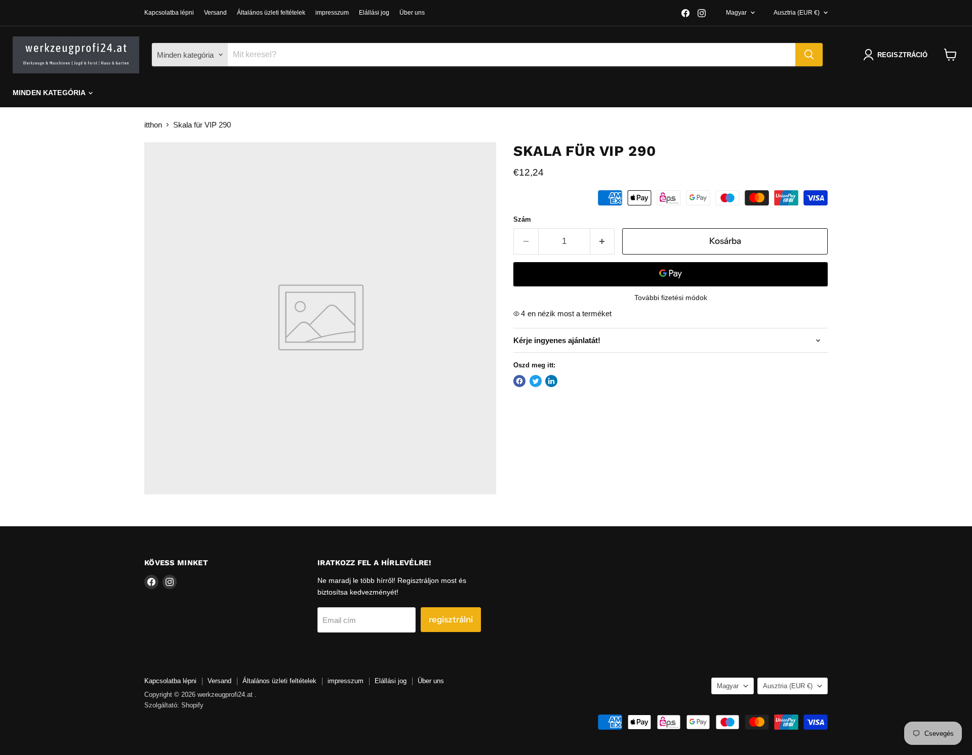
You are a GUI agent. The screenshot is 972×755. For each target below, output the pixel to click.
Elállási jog (374, 12)
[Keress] (809, 54)
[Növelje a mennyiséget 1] (602, 241)
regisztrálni (451, 619)
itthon (153, 124)
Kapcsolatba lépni (169, 12)
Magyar (736, 12)
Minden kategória (50, 93)
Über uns (412, 12)
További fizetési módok (670, 297)
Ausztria (797, 12)
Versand (215, 12)
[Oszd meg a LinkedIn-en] (551, 381)
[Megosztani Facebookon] (519, 381)
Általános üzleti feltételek (271, 12)
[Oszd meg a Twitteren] (536, 381)
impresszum (332, 12)
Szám (522, 219)
